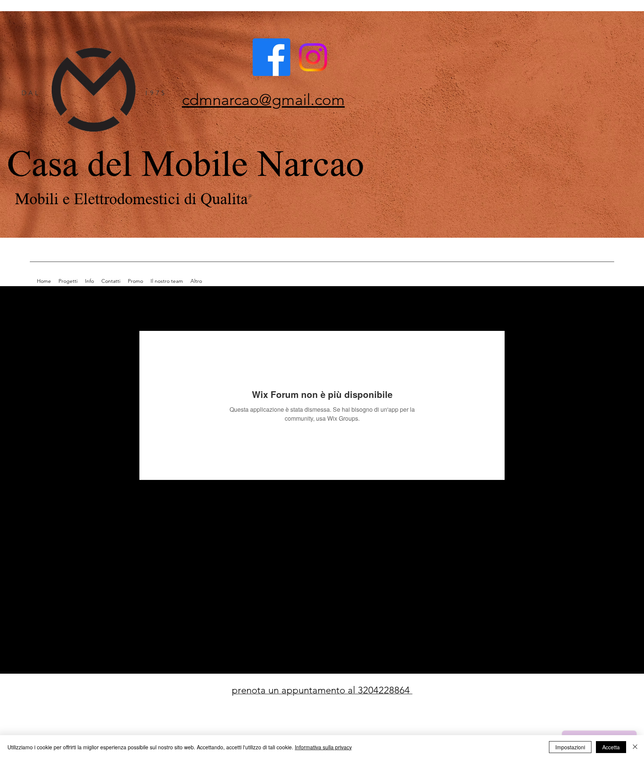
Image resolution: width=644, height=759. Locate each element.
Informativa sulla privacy (323, 747)
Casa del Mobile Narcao (185, 161)
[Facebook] (271, 57)
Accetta (611, 747)
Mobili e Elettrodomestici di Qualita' (135, 198)
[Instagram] (313, 57)
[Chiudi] (635, 747)
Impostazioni (570, 747)
